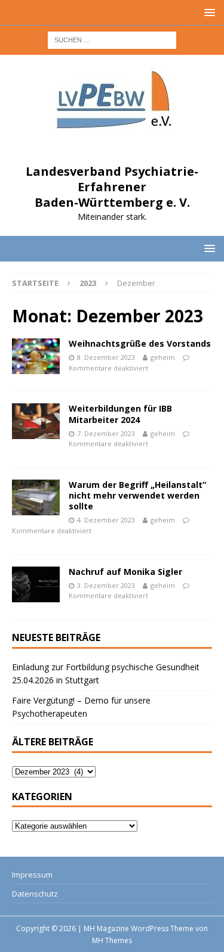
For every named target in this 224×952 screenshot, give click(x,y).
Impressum (32, 874)
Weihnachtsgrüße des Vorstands (140, 343)
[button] (207, 12)
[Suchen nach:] (112, 39)
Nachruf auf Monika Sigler (125, 571)
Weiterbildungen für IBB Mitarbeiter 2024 (120, 414)
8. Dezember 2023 (106, 357)
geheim (163, 357)
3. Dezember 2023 (106, 585)
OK (112, 923)
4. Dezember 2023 (106, 519)
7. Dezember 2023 (106, 433)
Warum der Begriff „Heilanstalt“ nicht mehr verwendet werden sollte (137, 495)
